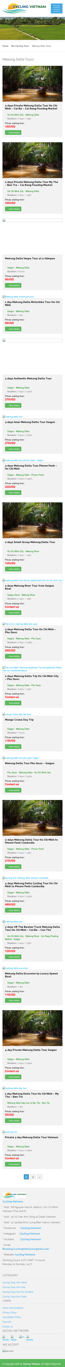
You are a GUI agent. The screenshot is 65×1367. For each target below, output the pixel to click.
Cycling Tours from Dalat (14, 1296)
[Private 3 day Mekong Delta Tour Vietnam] (32, 1131)
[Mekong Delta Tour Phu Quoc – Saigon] (32, 757)
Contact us (7, 1326)
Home (5, 45)
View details (14, 132)
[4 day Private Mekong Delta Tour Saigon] (32, 1028)
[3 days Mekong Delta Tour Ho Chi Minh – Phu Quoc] (32, 623)
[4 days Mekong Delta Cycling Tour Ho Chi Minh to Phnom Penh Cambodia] (32, 877)
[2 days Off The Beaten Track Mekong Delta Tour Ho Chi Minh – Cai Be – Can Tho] (32, 921)
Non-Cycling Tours (20, 45)
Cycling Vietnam (12, 1201)
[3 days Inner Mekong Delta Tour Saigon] (32, 416)
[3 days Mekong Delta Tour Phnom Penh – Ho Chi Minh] (32, 460)
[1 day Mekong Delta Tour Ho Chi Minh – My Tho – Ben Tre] (32, 1088)
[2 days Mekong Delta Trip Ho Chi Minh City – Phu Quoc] (32, 669)
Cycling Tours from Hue (13, 1287)
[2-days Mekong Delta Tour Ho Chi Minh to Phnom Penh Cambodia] (32, 818)
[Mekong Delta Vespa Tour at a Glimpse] (32, 236)
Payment (6, 1321)
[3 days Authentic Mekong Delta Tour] (32, 357)
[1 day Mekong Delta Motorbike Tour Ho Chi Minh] (32, 296)
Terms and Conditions (13, 1307)
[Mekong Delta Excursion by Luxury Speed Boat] (32, 968)
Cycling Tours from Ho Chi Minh (17, 1291)
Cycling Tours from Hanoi (14, 1282)
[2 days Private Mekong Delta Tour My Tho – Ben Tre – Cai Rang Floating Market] (32, 160)
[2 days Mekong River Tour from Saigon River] (32, 580)
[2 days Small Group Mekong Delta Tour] (32, 520)
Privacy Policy (9, 1312)
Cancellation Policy (11, 1317)
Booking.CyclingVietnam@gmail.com (25, 1248)
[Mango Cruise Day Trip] (32, 714)
